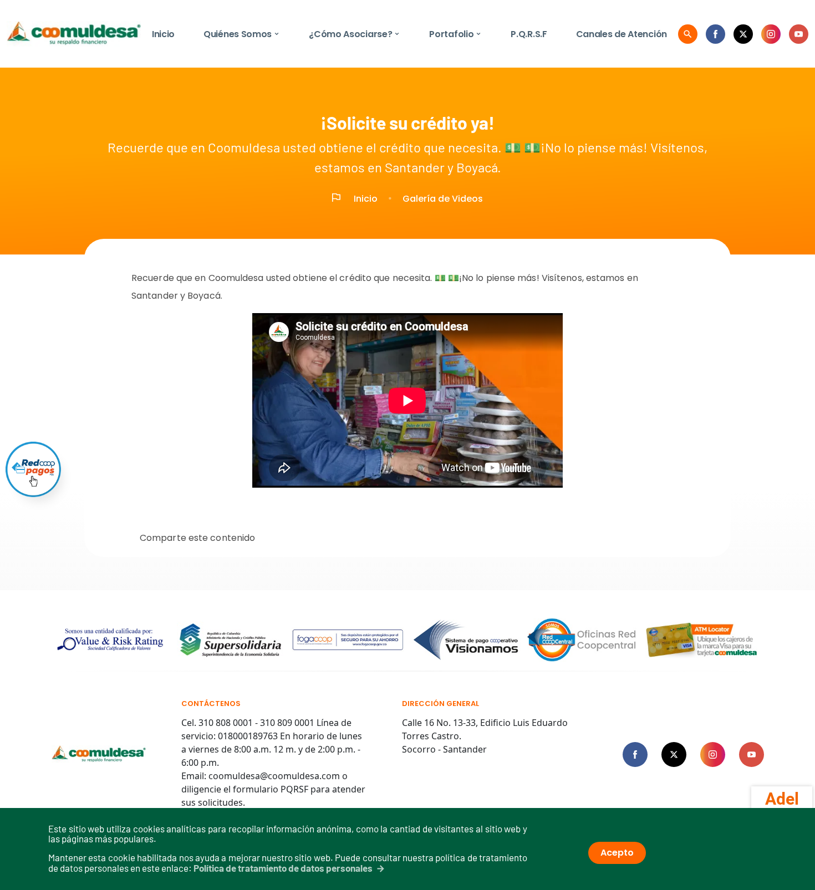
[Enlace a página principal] (99, 754)
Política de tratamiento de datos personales (283, 867)
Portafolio (455, 34)
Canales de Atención (621, 34)
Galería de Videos (443, 198)
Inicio (163, 34)
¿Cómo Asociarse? (354, 34)
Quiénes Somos (241, 34)
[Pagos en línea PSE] (33, 469)
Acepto (617, 852)
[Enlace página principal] (74, 33)
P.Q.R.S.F (529, 34)
